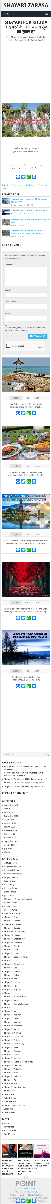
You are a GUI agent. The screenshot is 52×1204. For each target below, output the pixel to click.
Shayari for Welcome (12, 1076)
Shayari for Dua (10, 960)
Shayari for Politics (11, 1040)
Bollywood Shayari (11, 870)
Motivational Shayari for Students (18, 899)
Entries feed (9, 1127)
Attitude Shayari (10, 863)
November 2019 (10, 834)
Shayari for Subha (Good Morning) (18, 1062)
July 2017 (8, 848)
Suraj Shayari (9, 1094)
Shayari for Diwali (11, 953)
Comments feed (10, 1130)
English (16, 397)
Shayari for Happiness (13, 982)
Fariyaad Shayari (11, 877)
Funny (13, 1195)
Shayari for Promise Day (14, 1044)
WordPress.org (10, 1134)
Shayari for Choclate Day (14, 939)
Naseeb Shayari (10, 903)
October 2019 (10, 838)
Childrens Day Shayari (13, 874)
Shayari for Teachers (12, 1065)
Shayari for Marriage (12, 1022)
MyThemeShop (30, 1192)
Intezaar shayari (10, 888)
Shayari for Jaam (11, 1000)
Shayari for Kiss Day (12, 1015)
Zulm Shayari (9, 1112)
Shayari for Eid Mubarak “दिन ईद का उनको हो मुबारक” (24, 783)
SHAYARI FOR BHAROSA (14, 924)
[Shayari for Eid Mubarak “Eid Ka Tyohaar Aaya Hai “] (42, 1151)
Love (22, 1195)
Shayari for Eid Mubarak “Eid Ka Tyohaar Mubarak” (25, 786)
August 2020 (9, 820)
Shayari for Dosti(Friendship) (16, 957)
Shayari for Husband (12, 993)
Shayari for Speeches (12, 1058)
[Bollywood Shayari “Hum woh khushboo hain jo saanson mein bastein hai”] (25, 1151)
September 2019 (11, 841)
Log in (6, 1123)
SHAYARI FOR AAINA (13, 913)
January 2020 (9, 827)
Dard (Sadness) (39, 1198)
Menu (6, 14)
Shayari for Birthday (12, 928)
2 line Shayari (12, 185)
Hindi (27, 397)
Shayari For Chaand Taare (14, 932)
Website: (8, 313)
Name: (8, 290)
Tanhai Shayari (10, 1102)
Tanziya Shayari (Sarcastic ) (15, 1105)
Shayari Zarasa (26, 5)
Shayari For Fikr (10, 979)
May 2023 (8, 809)
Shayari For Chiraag (12, 935)
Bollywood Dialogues (12, 866)
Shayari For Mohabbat (13, 1026)
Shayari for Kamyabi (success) (16, 1004)
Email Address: (11, 301)
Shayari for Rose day (12, 1051)
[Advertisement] (26, 71)
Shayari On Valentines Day (15, 1087)
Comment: (9, 264)
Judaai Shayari (10, 892)
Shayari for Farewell (12, 971)
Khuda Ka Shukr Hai (28, 185)
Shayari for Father (11, 975)
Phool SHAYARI (10, 910)
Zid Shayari (8, 1109)
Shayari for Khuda (11, 1008)
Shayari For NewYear (12, 1033)
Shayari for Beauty (11, 917)
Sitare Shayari (9, 1091)
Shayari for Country (12, 946)
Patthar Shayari (10, 906)
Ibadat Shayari (10, 885)
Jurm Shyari (9, 895)
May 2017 (8, 852)
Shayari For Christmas (13, 942)
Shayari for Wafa (11, 1073)
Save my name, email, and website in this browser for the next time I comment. (25, 329)
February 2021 (10, 812)
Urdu (36, 397)
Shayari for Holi (10, 986)
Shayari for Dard (11, 950)
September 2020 (11, 816)
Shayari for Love (11, 1018)
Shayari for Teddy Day (13, 1069)
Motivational (35, 1195)
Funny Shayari (10, 881)
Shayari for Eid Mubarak (14, 964)
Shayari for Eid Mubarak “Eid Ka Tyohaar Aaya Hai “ (25, 779)
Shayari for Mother (12, 1029)
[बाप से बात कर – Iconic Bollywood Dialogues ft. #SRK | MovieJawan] (9, 1151)
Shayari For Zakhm (11, 1083)
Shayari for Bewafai (12, 921)
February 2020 (10, 823)
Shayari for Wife (10, 1080)
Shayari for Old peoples (13, 1036)
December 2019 (10, 830)
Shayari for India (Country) (15, 997)
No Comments (16, 205)
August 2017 (9, 845)
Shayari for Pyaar (11, 1047)
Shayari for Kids (10, 1011)
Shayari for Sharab (11, 1055)
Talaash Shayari (10, 1098)
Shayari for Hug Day (12, 989)
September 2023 (11, 805)
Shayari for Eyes (10, 968)
